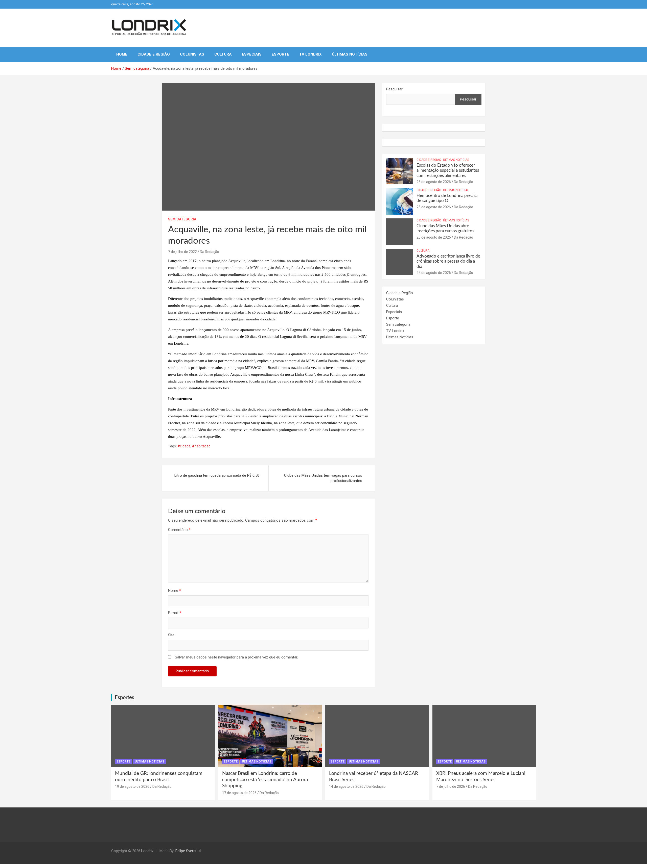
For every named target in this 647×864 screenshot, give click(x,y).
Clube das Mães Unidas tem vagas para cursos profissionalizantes (323, 478)
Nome (174, 590)
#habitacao (201, 446)
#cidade (184, 446)
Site (171, 635)
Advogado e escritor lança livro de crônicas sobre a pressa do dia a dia (448, 261)
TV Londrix (310, 54)
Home (121, 54)
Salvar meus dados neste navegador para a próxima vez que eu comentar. (236, 657)
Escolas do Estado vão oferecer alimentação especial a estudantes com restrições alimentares (448, 170)
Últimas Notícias (349, 54)
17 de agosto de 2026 (239, 793)
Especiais (252, 54)
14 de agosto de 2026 (346, 786)
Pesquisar (394, 89)
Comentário (179, 529)
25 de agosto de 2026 (434, 182)
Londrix (147, 851)
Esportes (124, 697)
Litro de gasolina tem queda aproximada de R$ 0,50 (216, 475)
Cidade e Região (153, 54)
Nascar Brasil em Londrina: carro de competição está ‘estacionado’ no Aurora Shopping (265, 779)
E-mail (174, 613)
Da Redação (209, 252)
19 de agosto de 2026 (132, 786)
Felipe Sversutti (188, 851)
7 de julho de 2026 (450, 786)
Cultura (223, 54)
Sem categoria (182, 219)
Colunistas (192, 54)
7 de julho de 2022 (182, 252)
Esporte (280, 54)
